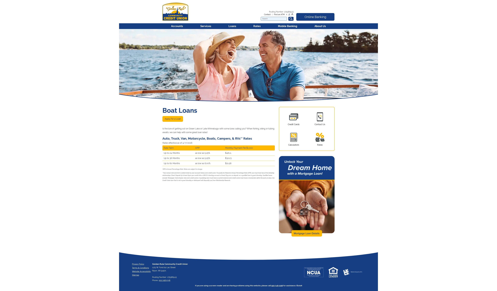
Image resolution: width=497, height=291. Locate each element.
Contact (267, 14)
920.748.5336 (164, 280)
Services (205, 26)
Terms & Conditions (140, 268)
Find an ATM (279, 14)
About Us (320, 26)
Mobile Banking (287, 26)
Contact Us (320, 124)
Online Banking (315, 17)
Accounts (177, 26)
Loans (232, 26)
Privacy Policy (138, 264)
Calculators (293, 145)
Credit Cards (293, 124)
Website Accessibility (141, 271)
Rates (257, 26)
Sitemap (135, 275)
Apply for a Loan (173, 119)
